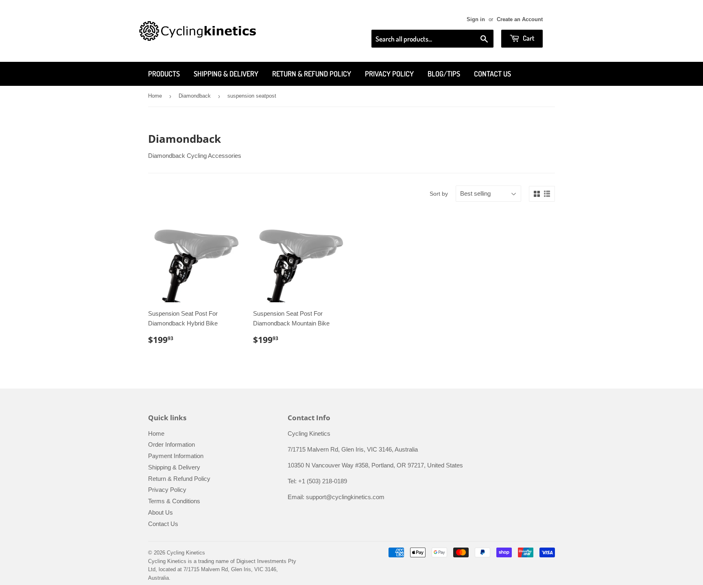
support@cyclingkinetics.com (345, 496)
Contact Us (492, 73)
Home (155, 96)
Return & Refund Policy (311, 73)
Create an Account (520, 19)
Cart (528, 38)
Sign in (476, 19)
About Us (160, 512)
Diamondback (195, 96)
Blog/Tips (444, 73)
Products (164, 73)
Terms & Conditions (174, 501)
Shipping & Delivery (226, 73)
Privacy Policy (389, 73)
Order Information (171, 444)
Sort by (439, 193)
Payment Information (175, 455)
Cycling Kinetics (186, 553)
